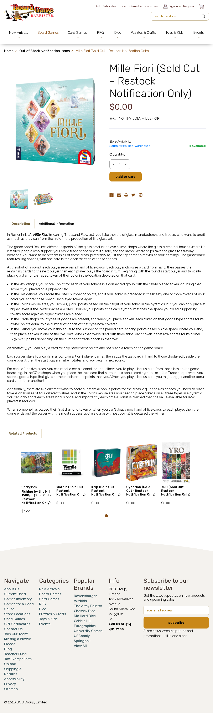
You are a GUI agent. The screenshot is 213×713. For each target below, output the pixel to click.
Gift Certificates (106, 6)
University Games (88, 631)
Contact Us (13, 629)
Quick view (36, 457)
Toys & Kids (174, 33)
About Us (11, 589)
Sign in (173, 6)
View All (80, 646)
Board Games (48, 33)
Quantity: (117, 155)
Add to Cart (37, 468)
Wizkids (80, 601)
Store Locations (17, 614)
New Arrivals (18, 33)
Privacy (10, 684)
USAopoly (82, 636)
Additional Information (56, 224)
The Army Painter (88, 606)
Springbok (82, 641)
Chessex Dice (84, 611)
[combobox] (180, 16)
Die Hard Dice (85, 616)
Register (188, 6)
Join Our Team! (16, 634)
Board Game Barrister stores (139, 6)
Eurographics (84, 626)
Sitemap (11, 689)
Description (21, 224)
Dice (117, 33)
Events (198, 33)
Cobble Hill (83, 621)
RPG (100, 33)
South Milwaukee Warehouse (129, 146)
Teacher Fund (15, 654)
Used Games (14, 619)
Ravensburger (85, 596)
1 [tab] (106, 515)
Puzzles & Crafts (143, 33)
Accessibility (14, 679)
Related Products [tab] (23, 433)
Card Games (77, 33)
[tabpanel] (36, 478)
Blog (8, 649)
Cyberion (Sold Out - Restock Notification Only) (141, 490)
